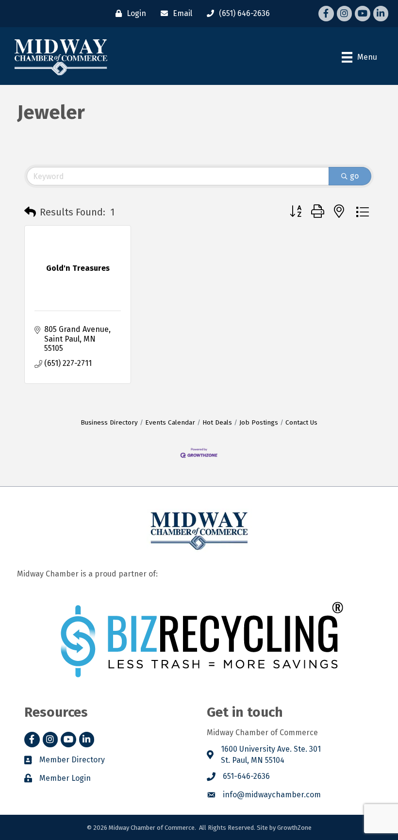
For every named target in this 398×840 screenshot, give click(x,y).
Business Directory (109, 422)
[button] (30, 212)
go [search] (354, 176)
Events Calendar (170, 422)
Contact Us (301, 422)
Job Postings (258, 422)
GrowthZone (294, 827)
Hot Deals (217, 422)
